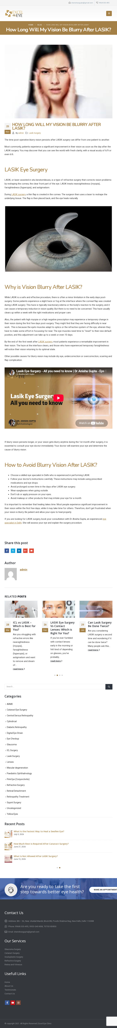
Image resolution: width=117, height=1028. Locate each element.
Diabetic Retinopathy (17, 727)
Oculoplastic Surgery (14, 957)
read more (18, 669)
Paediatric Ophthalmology (19, 773)
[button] (109, 13)
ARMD (10, 704)
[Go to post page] (21, 609)
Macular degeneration (17, 768)
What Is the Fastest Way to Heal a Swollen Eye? (39, 831)
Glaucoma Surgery (13, 949)
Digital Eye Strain (15, 733)
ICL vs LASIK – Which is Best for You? (24, 626)
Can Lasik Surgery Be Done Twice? (100, 624)
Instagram (18, 1002)
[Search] (108, 687)
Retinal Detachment (16, 791)
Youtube (13, 1002)
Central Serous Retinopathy (20, 715)
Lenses (10, 762)
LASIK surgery (18, 194)
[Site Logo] (14, 13)
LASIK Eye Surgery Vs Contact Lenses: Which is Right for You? (62, 628)
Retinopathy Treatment (18, 796)
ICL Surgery (12, 750)
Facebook (7, 551)
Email (31, 551)
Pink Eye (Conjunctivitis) (18, 779)
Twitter (13, 551)
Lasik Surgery (35, 133)
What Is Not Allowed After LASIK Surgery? (36, 856)
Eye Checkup (13, 738)
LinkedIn (19, 551)
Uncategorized (14, 808)
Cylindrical (12, 721)
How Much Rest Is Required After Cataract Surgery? (41, 843)
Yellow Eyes (12, 814)
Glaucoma (12, 744)
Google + (25, 551)
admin (21, 133)
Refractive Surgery (16, 785)
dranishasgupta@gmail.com (82, 3)
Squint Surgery (14, 802)
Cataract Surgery (12, 953)
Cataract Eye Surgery (17, 710)
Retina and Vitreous (13, 964)
